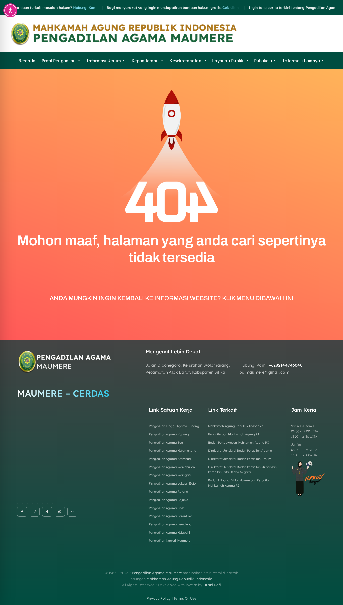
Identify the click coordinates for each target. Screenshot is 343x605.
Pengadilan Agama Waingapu (170, 475)
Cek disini (218, 7)
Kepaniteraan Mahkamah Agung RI (233, 434)
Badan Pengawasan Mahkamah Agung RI (238, 442)
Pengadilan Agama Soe (166, 442)
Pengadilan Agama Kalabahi (169, 532)
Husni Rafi (212, 585)
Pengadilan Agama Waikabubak (172, 467)
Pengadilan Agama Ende (167, 508)
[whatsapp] (60, 512)
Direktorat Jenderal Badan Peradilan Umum (239, 459)
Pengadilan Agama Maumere (157, 573)
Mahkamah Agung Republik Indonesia (236, 426)
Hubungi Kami (73, 7)
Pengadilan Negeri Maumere (170, 540)
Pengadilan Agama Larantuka (170, 516)
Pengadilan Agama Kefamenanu (172, 450)
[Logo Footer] (65, 350)
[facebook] (22, 512)
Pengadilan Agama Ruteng (168, 491)
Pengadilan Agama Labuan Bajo (172, 483)
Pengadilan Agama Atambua (170, 459)
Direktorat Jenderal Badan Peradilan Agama (240, 450)
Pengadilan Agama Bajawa (168, 500)
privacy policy (159, 598)
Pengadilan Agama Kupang (169, 434)
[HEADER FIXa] (135, 23)
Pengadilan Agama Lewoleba (170, 524)
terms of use (185, 598)
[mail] (72, 512)
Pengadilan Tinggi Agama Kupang (174, 426)
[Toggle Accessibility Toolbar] (10, 10)
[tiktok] (47, 512)
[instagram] (35, 512)
